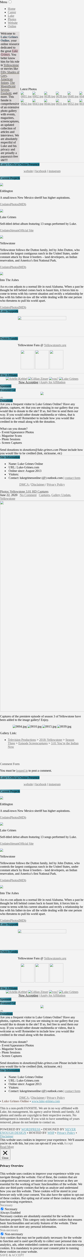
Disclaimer (38, 484)
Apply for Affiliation (52, 382)
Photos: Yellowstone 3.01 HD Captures (24, 491)
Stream (14, 230)
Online (12, 26)
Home (11, 8)
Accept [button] (68, 1143)
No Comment (28, 495)
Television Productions (22, 739)
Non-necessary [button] (9, 1230)
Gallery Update (60, 495)
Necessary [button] (6, 1205)
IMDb (22, 204)
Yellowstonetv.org (55, 345)
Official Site (26, 230)
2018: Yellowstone (50, 739)
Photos (12, 19)
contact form (72, 477)
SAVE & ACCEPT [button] (12, 1255)
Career (12, 12)
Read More (7, 1146)
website (28, 171)
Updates (5, 204)
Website (13, 22)
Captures (44, 495)
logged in (22, 770)
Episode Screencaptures (33, 743)
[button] (10, 2)
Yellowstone (7, 498)
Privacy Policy (56, 484)
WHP (50, 1132)
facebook (40, 171)
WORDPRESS (30, 1129)
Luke (11, 15)
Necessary (11, 1209)
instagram (55, 171)
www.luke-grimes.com (46, 1101)
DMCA (24, 484)
